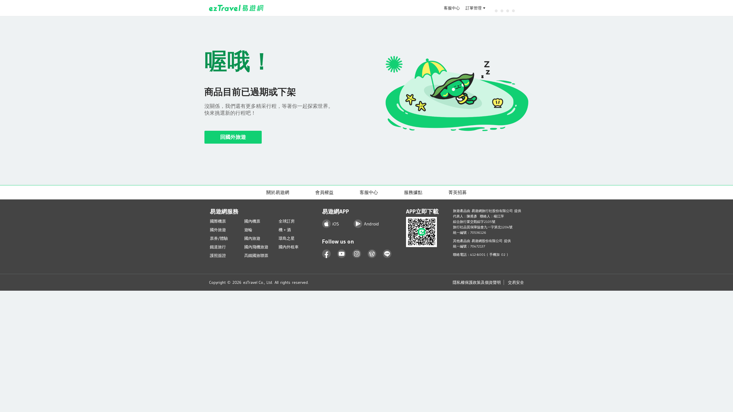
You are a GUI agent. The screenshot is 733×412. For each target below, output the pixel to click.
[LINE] (387, 253)
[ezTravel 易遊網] (236, 8)
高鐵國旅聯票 (256, 255)
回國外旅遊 (233, 137)
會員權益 (324, 192)
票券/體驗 (219, 238)
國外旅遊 (218, 229)
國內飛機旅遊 (256, 246)
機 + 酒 (285, 229)
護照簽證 (218, 255)
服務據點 (413, 192)
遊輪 (248, 229)
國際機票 (218, 221)
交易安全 (516, 282)
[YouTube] (341, 253)
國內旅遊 (252, 238)
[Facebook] (326, 253)
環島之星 (287, 238)
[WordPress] (372, 253)
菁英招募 (457, 192)
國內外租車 (289, 246)
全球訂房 (287, 221)
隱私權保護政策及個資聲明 (477, 282)
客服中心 (452, 8)
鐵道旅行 (218, 246)
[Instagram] (356, 253)
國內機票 (252, 221)
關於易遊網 (277, 192)
